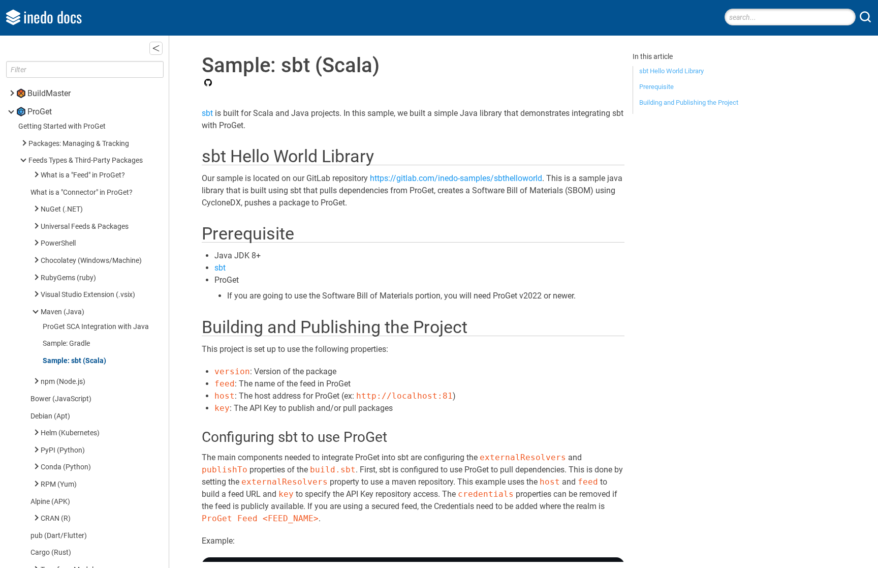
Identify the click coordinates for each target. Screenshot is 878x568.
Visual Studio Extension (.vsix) (88, 294)
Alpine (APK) (50, 501)
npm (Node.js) (63, 381)
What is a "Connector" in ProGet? (81, 192)
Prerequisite (656, 87)
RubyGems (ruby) (68, 278)
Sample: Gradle (66, 343)
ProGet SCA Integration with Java (96, 326)
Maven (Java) (62, 312)
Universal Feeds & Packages (85, 226)
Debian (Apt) (50, 416)
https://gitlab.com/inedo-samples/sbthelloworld (456, 178)
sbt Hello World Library (671, 71)
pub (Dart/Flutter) (58, 535)
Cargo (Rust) (50, 552)
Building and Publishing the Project (688, 102)
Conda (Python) (66, 467)
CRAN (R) (56, 518)
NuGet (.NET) (62, 209)
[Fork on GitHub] (207, 83)
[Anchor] (385, 154)
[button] (156, 48)
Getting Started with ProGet (62, 126)
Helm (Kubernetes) (70, 433)
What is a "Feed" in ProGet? (83, 175)
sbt (207, 113)
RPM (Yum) (59, 484)
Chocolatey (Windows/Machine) (91, 260)
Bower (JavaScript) (60, 399)
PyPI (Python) (63, 450)
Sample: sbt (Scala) (74, 360)
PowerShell (58, 243)
